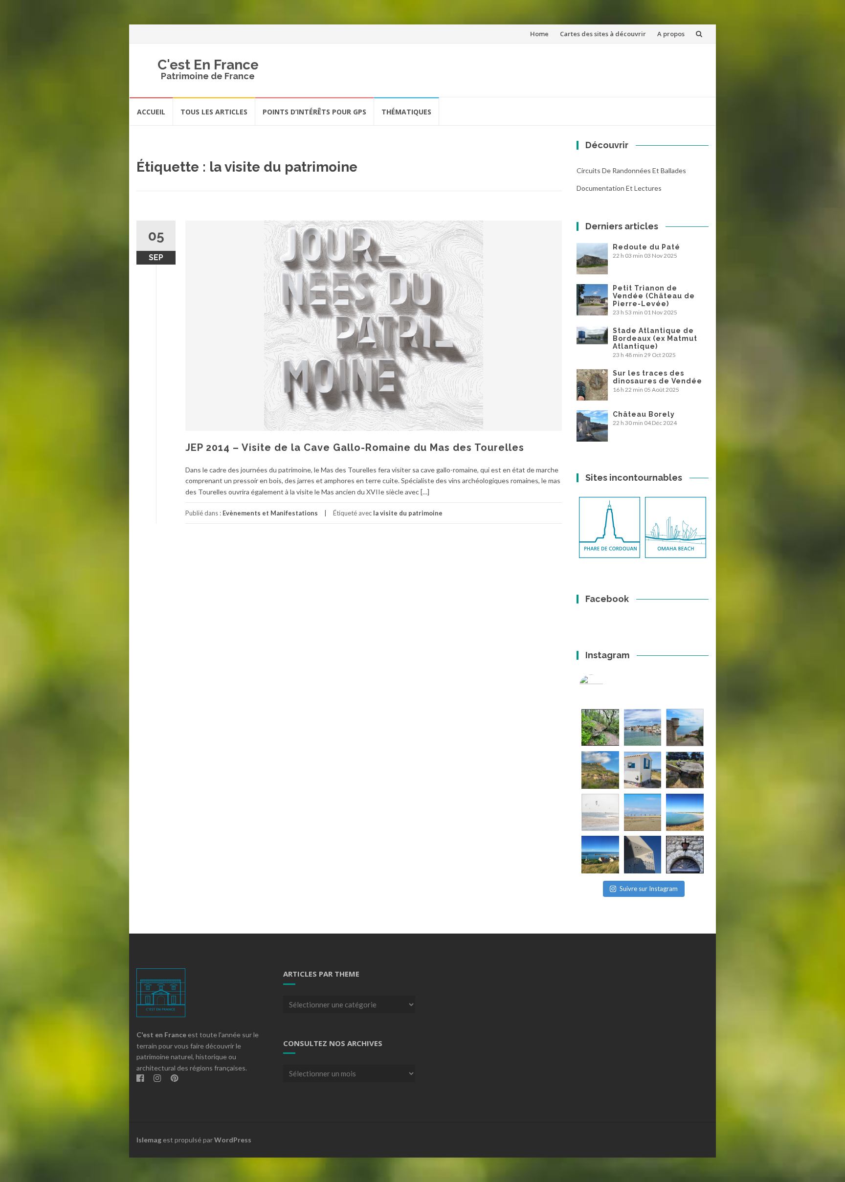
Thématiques (406, 111)
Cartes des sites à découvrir (603, 33)
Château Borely (644, 414)
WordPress (232, 1140)
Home (539, 33)
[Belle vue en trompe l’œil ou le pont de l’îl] (643, 812)
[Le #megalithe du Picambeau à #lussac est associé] (600, 727)
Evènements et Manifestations (270, 513)
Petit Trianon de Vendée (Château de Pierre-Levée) (654, 296)
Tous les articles (213, 111)
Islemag (148, 1140)
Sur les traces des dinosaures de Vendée (657, 377)
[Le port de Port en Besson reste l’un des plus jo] (600, 854)
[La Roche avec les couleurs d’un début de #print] (600, 770)
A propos (671, 33)
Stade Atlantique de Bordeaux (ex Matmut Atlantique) (655, 338)
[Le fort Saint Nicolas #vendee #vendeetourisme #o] (685, 727)
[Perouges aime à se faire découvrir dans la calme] (685, 854)
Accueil (151, 111)
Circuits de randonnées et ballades (631, 170)
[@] (606, 686)
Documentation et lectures (619, 188)
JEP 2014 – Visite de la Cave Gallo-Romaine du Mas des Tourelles (354, 447)
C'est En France (208, 65)
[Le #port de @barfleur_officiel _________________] (643, 727)
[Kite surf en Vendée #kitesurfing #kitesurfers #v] (600, 812)
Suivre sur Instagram (649, 888)
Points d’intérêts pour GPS (314, 111)
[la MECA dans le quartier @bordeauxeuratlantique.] (643, 854)
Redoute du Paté (646, 247)
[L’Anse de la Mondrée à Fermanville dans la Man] (685, 812)
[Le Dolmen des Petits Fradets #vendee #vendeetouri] (685, 770)
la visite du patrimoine (408, 513)
